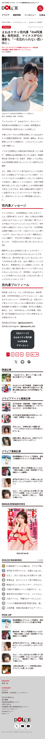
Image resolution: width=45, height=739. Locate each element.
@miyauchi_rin (27, 326)
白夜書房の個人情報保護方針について (15, 707)
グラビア (6, 27)
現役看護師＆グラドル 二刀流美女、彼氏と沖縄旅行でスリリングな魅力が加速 (28, 457)
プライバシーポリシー (9, 709)
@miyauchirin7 (25, 323)
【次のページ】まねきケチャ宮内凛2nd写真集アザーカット (22, 339)
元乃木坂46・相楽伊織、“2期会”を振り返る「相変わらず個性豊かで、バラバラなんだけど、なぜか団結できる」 (28, 406)
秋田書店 (6, 50)
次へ (33, 354)
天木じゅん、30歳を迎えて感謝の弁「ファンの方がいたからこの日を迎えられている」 (28, 428)
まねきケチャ (27, 47)
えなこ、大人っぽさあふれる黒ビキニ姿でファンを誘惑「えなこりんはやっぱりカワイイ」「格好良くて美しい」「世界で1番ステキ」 (28, 494)
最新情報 (5, 693)
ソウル (28, 50)
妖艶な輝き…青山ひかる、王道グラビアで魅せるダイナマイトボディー (27, 439)
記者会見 (13, 693)
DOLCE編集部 (6, 52)
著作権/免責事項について (11, 702)
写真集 (19, 47)
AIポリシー (5, 714)
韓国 (11, 50)
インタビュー (23, 693)
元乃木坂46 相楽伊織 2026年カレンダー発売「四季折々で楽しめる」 (27, 416)
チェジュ (22, 50)
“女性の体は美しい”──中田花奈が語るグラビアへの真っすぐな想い (27, 667)
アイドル (6, 47)
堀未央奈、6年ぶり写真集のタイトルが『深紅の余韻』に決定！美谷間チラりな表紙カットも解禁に (28, 470)
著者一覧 (5, 683)
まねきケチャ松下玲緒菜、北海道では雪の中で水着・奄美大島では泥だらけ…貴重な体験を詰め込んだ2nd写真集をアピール (28, 388)
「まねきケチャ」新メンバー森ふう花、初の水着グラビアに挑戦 (28, 376)
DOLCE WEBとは (8, 697)
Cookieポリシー (7, 711)
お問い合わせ (6, 704)
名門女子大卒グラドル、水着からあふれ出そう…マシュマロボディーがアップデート (28, 481)
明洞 (16, 50)
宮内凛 (35, 47)
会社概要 (5, 700)
